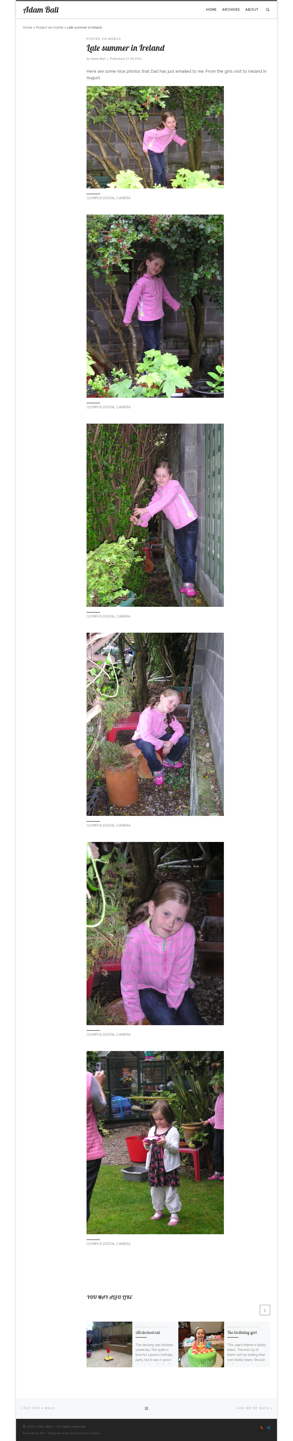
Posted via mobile (49, 27)
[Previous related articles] (254, 1310)
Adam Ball (98, 58)
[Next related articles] (265, 1310)
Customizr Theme (87, 1433)
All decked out (148, 1332)
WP (42, 1433)
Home (27, 27)
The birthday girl (242, 1332)
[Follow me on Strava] (261, 1428)
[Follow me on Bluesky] (268, 1428)
